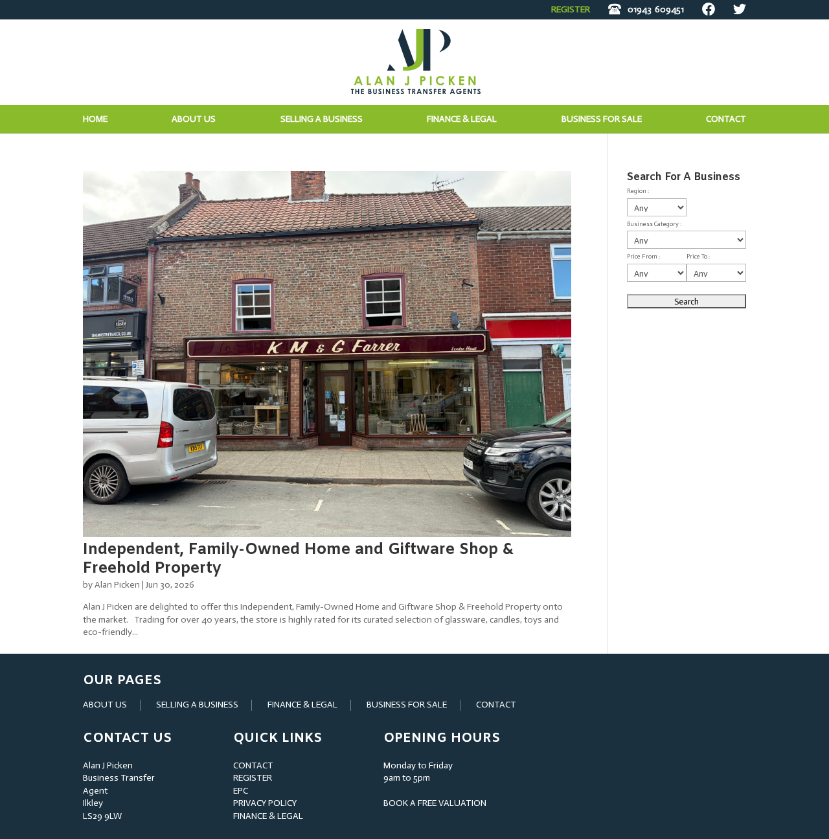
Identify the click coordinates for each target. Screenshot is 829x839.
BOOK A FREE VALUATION (434, 803)
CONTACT (496, 704)
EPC (240, 790)
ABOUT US (105, 704)
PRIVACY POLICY (265, 803)
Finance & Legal (462, 119)
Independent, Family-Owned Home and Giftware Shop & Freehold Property (298, 559)
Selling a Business (321, 119)
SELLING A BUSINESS (197, 704)
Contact (726, 119)
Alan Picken (117, 584)
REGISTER (570, 9)
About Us (194, 119)
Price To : (698, 256)
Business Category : (654, 224)
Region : (638, 191)
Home (95, 119)
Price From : (643, 256)
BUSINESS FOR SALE (602, 119)
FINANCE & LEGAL (302, 704)
